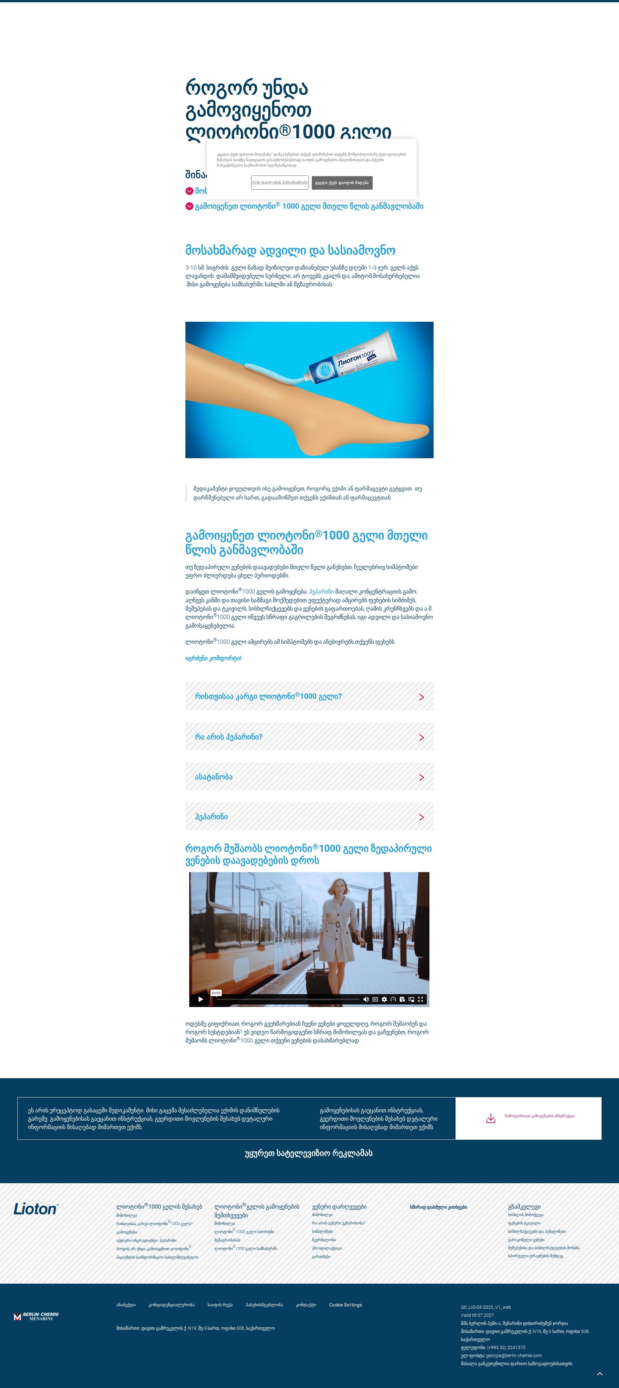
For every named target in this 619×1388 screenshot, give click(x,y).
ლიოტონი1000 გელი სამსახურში (245, 1248)
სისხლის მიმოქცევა (526, 1214)
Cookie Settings (345, 1305)
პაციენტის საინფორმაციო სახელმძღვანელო (157, 1257)
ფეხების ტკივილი (524, 1223)
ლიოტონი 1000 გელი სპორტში (244, 1231)
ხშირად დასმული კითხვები (438, 1207)
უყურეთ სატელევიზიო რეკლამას (309, 1153)
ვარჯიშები (321, 1256)
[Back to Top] (599, 1373)
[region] (312, 169)
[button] (306, 1155)
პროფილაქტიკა (327, 1248)
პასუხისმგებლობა (264, 1305)
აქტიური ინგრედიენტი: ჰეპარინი (146, 1240)
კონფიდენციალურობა (172, 1305)
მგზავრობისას (227, 1240)
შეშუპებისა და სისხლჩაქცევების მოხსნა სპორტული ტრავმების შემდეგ (544, 1252)
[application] (309, 939)
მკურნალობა (324, 1240)
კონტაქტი (306, 1305)
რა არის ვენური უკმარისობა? (338, 1223)
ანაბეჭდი (126, 1305)
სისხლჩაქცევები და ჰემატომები (537, 1231)
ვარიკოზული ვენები (526, 1240)
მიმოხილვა (126, 1215)
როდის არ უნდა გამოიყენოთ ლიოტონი (154, 1248)
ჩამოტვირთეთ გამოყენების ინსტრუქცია (540, 1116)
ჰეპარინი (321, 591)
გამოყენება (126, 1232)
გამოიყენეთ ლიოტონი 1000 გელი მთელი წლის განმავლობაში (309, 206)
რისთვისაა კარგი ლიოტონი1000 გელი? (154, 1223)
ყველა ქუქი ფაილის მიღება (342, 182)
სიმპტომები (322, 1231)
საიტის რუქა (220, 1305)
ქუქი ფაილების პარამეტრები (280, 182)
